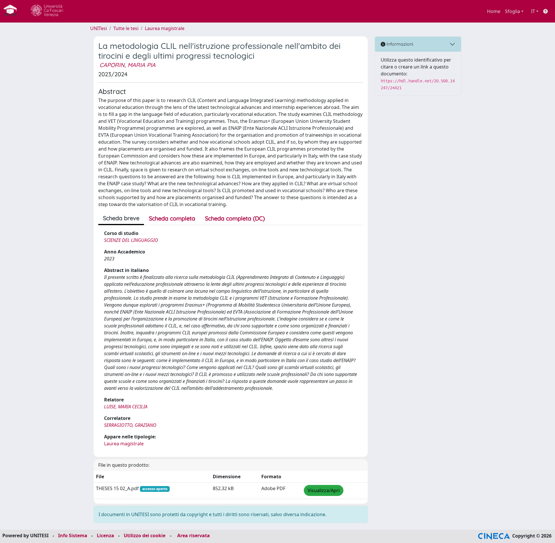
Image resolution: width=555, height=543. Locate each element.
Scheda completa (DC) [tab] (235, 218)
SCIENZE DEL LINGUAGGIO (131, 240)
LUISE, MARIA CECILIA (125, 406)
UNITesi (98, 28)
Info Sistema (72, 535)
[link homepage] (12, 11)
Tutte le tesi (125, 28)
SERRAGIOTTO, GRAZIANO (130, 425)
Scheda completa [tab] (172, 218)
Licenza (105, 535)
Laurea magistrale (164, 28)
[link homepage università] (47, 11)
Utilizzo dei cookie (144, 535)
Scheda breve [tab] (121, 218)
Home (493, 11)
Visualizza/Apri (324, 490)
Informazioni (399, 44)
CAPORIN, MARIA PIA (127, 64)
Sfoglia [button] (512, 11)
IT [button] (533, 11)
